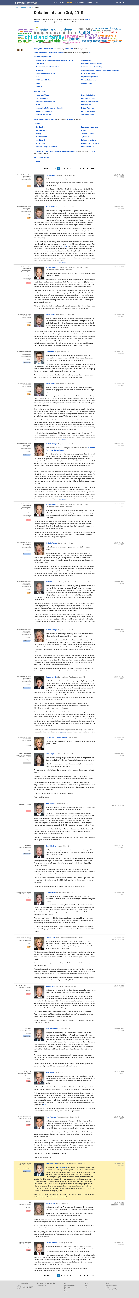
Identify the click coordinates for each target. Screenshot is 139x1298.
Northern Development (44, 111)
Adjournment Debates (41, 157)
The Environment (42, 98)
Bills (61, 2)
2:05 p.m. (28, 990)
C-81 (45, 1105)
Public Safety (86, 105)
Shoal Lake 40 (40, 140)
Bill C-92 (92, 151)
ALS (37, 76)
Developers (109, 1289)
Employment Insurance (89, 127)
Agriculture (85, 137)
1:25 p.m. (28, 275)
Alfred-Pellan (86, 60)
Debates (69, 2)
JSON (114, 1289)
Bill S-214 (69, 49)
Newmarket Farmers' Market (91, 63)
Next (93, 169)
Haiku (107, 1287)
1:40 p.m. (28, 512)
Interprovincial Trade (88, 111)
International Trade (88, 98)
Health (38, 105)
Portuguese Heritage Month (45, 73)
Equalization (40, 127)
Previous (47, 169)
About (89, 2)
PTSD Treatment (41, 137)
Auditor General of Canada (45, 101)
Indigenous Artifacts (88, 140)
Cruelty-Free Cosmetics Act (43, 49)
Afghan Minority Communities (46, 146)
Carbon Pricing (86, 83)
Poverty (38, 133)
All (88, 169)
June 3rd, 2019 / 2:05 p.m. (24, 1168)
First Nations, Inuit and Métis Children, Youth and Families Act (56, 151)
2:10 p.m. (28, 1207)
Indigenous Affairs (42, 95)
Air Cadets (39, 70)
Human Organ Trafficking (90, 143)
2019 (30, 7)
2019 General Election (43, 80)
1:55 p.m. (28, 745)
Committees (80, 2)
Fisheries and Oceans (43, 114)
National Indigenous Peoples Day (47, 67)
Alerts (65, 1291)
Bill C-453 (70, 119)
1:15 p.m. (28, 183)
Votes (86, 1287)
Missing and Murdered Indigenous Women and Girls (54, 60)
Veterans (39, 86)
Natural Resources (88, 108)
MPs (55, 2)
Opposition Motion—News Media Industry (48, 52)
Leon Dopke (40, 63)
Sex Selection (40, 143)
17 (84, 169)
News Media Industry (88, 95)
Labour (38, 83)
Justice (83, 130)
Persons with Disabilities (90, 101)
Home (16, 7)
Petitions (37, 123)
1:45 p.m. (28, 550)
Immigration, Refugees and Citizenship (49, 108)
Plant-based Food (87, 146)
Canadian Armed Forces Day (91, 67)
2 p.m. (29, 808)
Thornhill (63, 246)
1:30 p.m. (28, 322)
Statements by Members (42, 56)
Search (66, 1289)
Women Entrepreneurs (89, 80)
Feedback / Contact (111, 1285)
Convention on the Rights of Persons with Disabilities (100, 70)
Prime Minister (62, 1167)
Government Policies (88, 73)
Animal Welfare (41, 130)
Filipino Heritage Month (89, 76)
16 (80, 169)
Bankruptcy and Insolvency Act (45, 119)
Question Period (39, 91)
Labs (96, 2)
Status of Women (87, 114)
